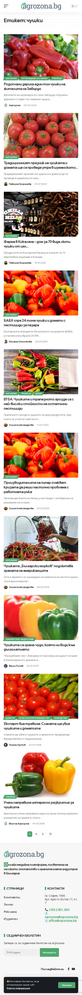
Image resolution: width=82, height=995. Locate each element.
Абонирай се (49, 952)
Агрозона (14, 105)
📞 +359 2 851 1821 (57, 909)
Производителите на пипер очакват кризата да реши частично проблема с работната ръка (36, 487)
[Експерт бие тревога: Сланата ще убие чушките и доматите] (41, 696)
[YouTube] (73, 969)
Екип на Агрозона (19, 823)
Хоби (38, 393)
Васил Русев (16, 665)
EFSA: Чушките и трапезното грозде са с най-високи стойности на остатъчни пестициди (39, 403)
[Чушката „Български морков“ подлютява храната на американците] (41, 538)
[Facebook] (68, 969)
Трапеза (57, 78)
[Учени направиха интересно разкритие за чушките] (41, 775)
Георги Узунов (17, 744)
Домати (10, 718)
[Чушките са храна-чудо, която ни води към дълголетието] (41, 617)
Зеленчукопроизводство (34, 718)
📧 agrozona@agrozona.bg (61, 915)
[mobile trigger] (7, 6)
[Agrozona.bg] (41, 6)
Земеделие (60, 718)
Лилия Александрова (21, 424)
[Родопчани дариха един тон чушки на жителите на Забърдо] (41, 56)
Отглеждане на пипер (34, 78)
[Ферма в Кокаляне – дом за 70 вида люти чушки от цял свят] (41, 214)
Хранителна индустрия (20, 639)
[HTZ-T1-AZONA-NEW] (41, 854)
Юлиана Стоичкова (20, 341)
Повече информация (18, 988)
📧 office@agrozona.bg (61, 920)
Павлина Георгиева (20, 184)
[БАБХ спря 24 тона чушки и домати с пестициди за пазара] (41, 293)
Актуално (11, 78)
